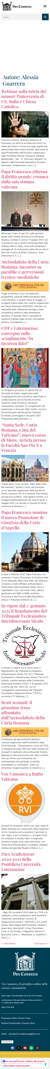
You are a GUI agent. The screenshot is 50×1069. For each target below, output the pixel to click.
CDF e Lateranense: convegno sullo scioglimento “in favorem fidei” (20, 335)
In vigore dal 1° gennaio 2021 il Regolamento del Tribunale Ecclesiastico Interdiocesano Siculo (24, 613)
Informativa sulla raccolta (16, 1065)
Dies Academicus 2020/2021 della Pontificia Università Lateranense (21, 861)
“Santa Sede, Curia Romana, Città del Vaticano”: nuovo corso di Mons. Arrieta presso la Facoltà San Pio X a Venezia (23, 437)
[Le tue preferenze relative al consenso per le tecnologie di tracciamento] (45, 1064)
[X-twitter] (19, 1048)
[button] (45, 6)
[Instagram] (38, 1048)
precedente (8, 943)
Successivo (42, 943)
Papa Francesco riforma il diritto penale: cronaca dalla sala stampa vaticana (24, 179)
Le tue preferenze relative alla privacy (25, 1061)
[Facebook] (13, 1048)
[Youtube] (25, 1048)
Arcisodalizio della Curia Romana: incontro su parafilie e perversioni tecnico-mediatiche (25, 269)
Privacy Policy (7, 1042)
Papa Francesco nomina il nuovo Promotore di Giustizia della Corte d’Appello (24, 519)
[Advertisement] (25, 48)
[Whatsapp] (31, 1048)
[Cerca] (45, 17)
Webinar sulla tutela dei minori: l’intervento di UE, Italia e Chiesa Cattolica (23, 98)
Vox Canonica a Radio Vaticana (22, 776)
